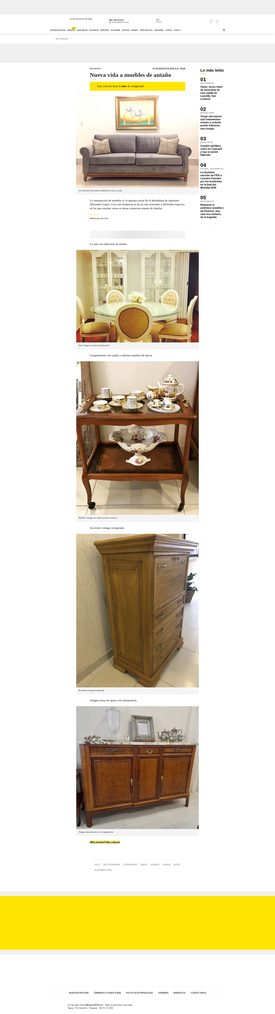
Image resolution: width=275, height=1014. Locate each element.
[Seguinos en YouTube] (200, 20)
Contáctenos (198, 993)
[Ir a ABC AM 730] (201, 30)
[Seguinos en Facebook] (190, 20)
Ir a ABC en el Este (78, 22)
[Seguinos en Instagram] (204, 20)
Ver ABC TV (124, 21)
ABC (59, 21)
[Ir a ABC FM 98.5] (214, 30)
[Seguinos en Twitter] (195, 20)
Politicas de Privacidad (139, 993)
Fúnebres (163, 993)
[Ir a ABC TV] (192, 30)
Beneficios (179, 993)
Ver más (213, 90)
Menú (223, 21)
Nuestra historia (79, 993)
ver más (157, 21)
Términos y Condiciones (107, 993)
